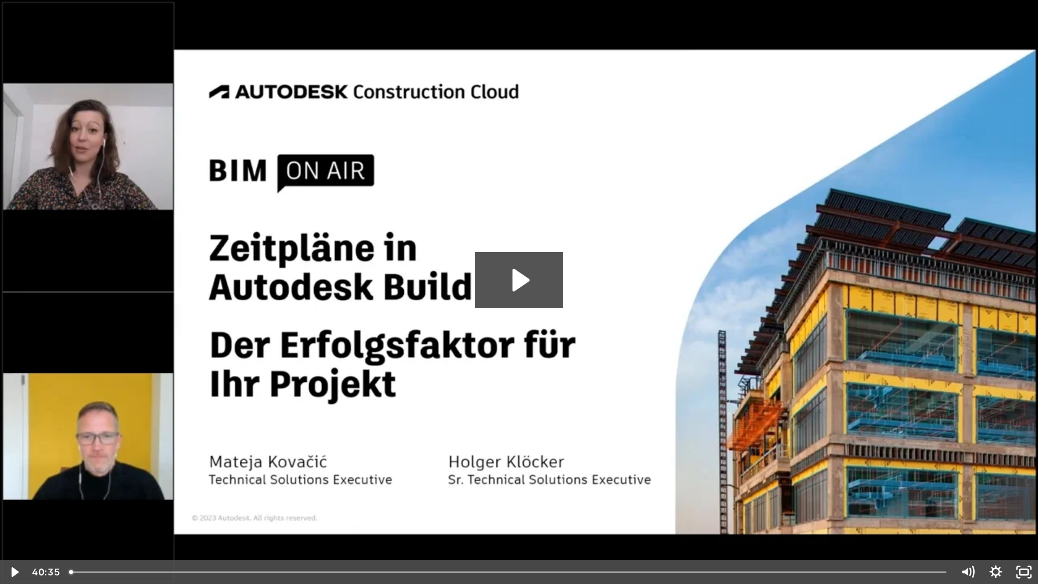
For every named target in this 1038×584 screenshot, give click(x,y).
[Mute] (968, 572)
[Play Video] (14, 572)
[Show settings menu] (996, 572)
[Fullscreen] (1024, 572)
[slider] (509, 572)
